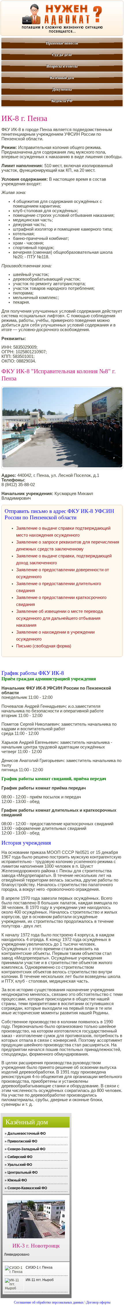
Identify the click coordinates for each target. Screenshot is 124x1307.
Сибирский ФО (19, 1157)
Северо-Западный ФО (26, 1149)
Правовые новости (62, 43)
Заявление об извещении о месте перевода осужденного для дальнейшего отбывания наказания (59, 618)
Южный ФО (17, 1180)
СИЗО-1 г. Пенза (39, 1267)
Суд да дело (62, 55)
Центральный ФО (22, 1172)
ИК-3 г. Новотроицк (36, 1246)
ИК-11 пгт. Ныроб (40, 1280)
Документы (62, 89)
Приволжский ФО (22, 1141)
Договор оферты (98, 1302)
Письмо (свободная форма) (43, 646)
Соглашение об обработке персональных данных (49, 1302)
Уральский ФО (19, 1165)
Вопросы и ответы (62, 66)
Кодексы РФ (61, 101)
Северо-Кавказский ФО (27, 1188)
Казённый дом (62, 78)
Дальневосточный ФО (26, 1134)
